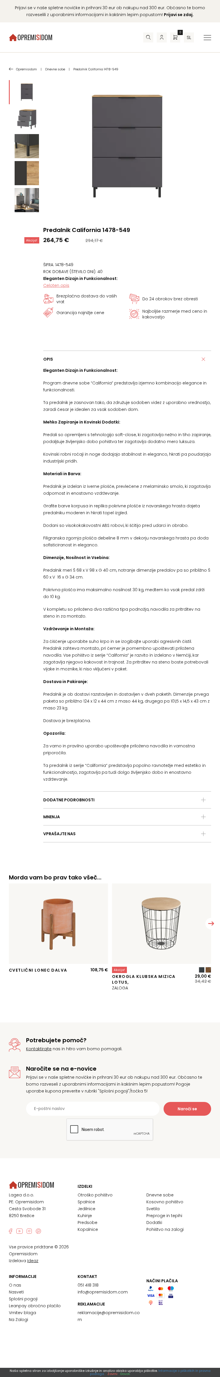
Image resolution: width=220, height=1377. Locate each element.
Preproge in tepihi (164, 1216)
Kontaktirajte (39, 1049)
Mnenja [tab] (51, 817)
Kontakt (87, 1276)
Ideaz (32, 1261)
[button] (211, 923)
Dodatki (154, 1222)
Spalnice (86, 1202)
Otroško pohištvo (95, 1195)
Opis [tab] (48, 359)
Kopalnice (88, 1229)
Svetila (153, 1209)
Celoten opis (56, 285)
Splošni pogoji (23, 1299)
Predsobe (87, 1222)
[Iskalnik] (148, 37)
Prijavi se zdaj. (179, 15)
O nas (15, 1285)
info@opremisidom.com (103, 1292)
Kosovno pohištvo (164, 1202)
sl (189, 37)
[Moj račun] (162, 37)
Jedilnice (86, 1209)
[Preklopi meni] (207, 37)
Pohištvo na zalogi (165, 1229)
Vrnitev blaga (22, 1313)
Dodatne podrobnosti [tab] (69, 800)
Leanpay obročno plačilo (35, 1306)
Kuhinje (85, 1216)
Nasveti (16, 1292)
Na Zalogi (18, 1319)
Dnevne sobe (160, 1195)
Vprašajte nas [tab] (59, 834)
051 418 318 (88, 1285)
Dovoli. (125, 1374)
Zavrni (112, 1374)
